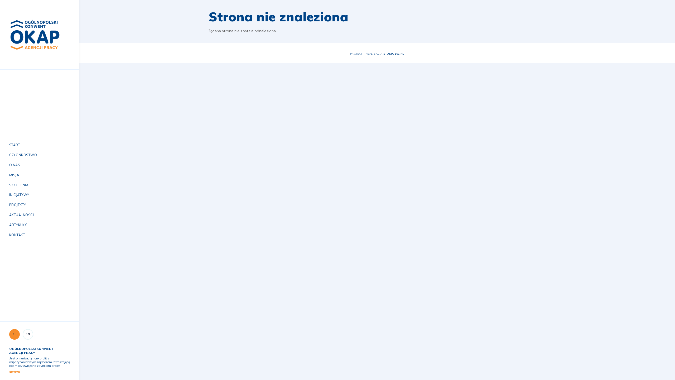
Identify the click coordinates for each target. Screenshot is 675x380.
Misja (14, 175)
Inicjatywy (19, 195)
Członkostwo (23, 155)
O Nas (14, 165)
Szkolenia (18, 185)
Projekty (17, 205)
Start (14, 145)
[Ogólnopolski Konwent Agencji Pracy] (35, 34)
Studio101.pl (393, 53)
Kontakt (17, 235)
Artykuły (18, 225)
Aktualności (21, 215)
